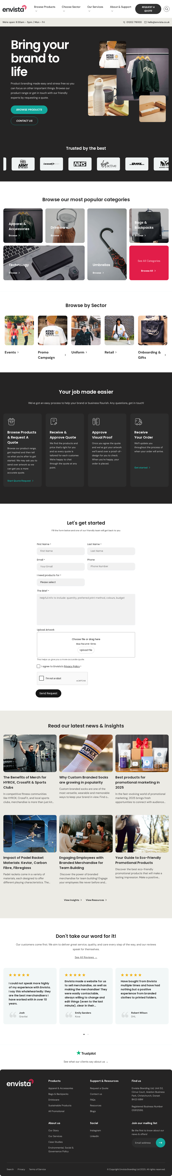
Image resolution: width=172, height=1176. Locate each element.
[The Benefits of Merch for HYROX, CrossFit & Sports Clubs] (30, 773)
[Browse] (65, 225)
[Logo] (20, 1083)
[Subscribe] (160, 1142)
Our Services (95, 7)
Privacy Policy (72, 666)
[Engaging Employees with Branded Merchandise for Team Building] (86, 854)
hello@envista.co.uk (158, 22)
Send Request (48, 693)
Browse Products (44, 7)
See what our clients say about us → (86, 1061)
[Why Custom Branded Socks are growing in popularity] (86, 773)
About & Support (120, 7)
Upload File (86, 650)
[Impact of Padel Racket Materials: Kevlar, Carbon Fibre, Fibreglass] (30, 854)
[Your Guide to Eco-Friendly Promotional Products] (142, 854)
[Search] (166, 9)
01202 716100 (134, 22)
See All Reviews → (86, 957)
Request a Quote (148, 9)
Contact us (24, 121)
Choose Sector (71, 7)
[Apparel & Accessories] (23, 225)
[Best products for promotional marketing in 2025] (142, 773)
